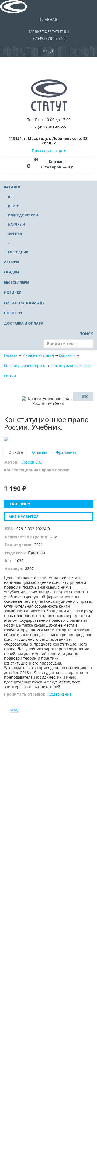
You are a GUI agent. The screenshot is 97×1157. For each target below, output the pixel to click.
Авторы (11, 262)
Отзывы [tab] (39, 452)
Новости (13, 313)
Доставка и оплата (23, 323)
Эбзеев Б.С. (31, 462)
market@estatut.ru (48, 31)
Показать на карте (49, 150)
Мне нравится (23, 516)
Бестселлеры (16, 282)
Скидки (11, 272)
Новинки (13, 292)
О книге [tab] (15, 452)
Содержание (60, 694)
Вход (48, 50)
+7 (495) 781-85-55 (48, 38)
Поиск (85, 333)
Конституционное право (24, 365)
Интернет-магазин (38, 355)
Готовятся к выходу (24, 302)
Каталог (12, 187)
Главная (48, 19)
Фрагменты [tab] (66, 452)
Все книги (67, 355)
